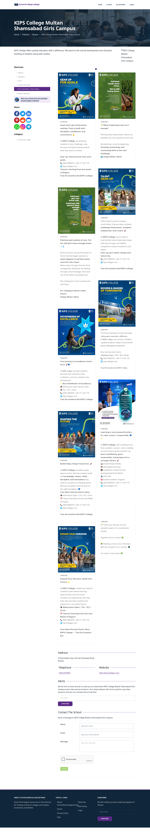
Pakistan (25, 34)
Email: (62, 733)
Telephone (21, 77)
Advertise (82, 802)
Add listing (82, 806)
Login (132, 4)
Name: (63, 724)
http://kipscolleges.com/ (109, 673)
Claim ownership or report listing (28, 89)
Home (100, 4)
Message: (64, 741)
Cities (109, 4)
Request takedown (24, 93)
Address (20, 73)
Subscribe (65, 704)
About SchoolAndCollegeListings (68, 803)
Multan (35, 34)
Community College (24, 140)
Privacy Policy (62, 813)
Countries (121, 4)
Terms (59, 809)
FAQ (59, 817)
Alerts (20, 81)
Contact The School (24, 85)
